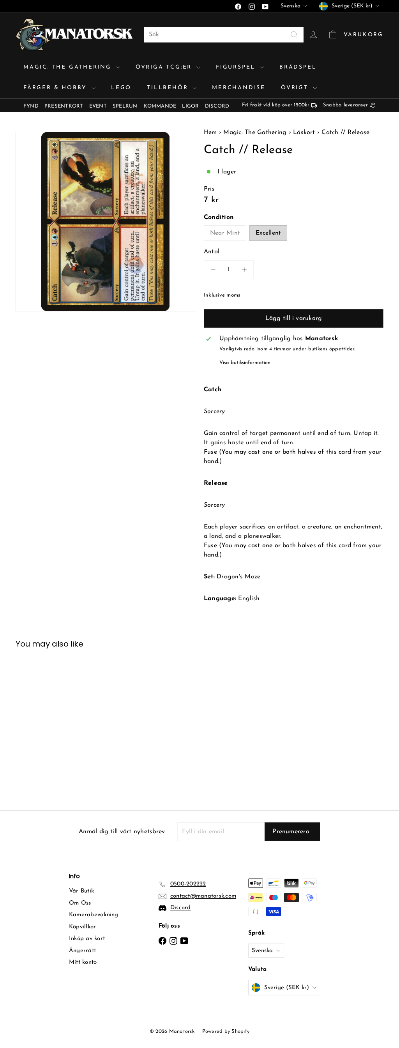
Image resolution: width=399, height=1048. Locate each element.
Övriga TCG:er (165, 67)
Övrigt (296, 88)
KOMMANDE (160, 106)
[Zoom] (105, 221)
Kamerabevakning (93, 915)
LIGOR (190, 106)
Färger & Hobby (56, 88)
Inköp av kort (87, 939)
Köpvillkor (82, 927)
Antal (211, 252)
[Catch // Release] (43, 723)
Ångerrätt (82, 951)
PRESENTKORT (63, 106)
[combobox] (224, 34)
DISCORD (217, 106)
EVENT (98, 106)
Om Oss (80, 903)
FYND (31, 106)
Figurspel (237, 67)
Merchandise (238, 88)
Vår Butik (81, 891)
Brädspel (297, 67)
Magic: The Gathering (68, 67)
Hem (211, 132)
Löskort (304, 132)
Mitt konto (83, 962)
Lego (121, 88)
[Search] (294, 34)
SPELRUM (125, 106)
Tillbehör (169, 88)
